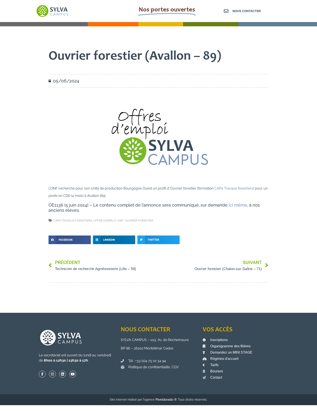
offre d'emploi (104, 220)
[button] (70, 240)
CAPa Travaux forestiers (233, 188)
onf (121, 220)
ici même (238, 205)
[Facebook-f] (42, 374)
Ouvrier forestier (139, 220)
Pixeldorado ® (166, 400)
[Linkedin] (62, 374)
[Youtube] (72, 374)
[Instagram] (52, 374)
